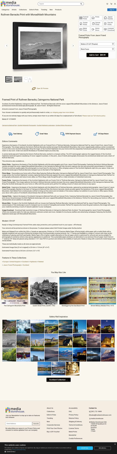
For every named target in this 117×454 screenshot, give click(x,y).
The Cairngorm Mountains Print (14, 306)
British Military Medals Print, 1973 (102, 306)
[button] (39, 452)
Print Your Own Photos (54, 428)
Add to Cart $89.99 (97, 55)
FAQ (70, 411)
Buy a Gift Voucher (53, 432)
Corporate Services (53, 425)
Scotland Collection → (58, 380)
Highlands (33, 262)
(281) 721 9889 (96, 411)
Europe (5, 262)
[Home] (12, 6)
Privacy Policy (73, 415)
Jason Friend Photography (12, 265)
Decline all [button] (102, 448)
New (51, 10)
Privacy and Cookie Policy (19, 449)
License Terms (74, 428)
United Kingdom (15, 262)
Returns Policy (74, 418)
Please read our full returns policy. (94, 116)
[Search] (81, 4)
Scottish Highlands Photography (27, 125)
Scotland (25, 262)
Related (41, 262)
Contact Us (93, 408)
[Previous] (6, 45)
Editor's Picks (33, 10)
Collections (23, 10)
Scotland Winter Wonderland (64, 125)
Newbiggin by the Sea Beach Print (73, 306)
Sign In (112, 10)
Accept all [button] (84, 448)
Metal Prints (73, 432)
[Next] (73, 45)
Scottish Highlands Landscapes (46, 125)
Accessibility (73, 408)
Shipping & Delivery (75, 421)
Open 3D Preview (42, 88)
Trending (44, 10)
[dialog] (58, 448)
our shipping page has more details (62, 112)
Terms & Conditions (75, 425)
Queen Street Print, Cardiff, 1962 (44, 306)
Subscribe (36, 423)
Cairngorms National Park (9, 125)
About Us (50, 408)
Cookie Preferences (75, 438)
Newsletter (72, 435)
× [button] (115, 444)
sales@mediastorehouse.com (101, 415)
